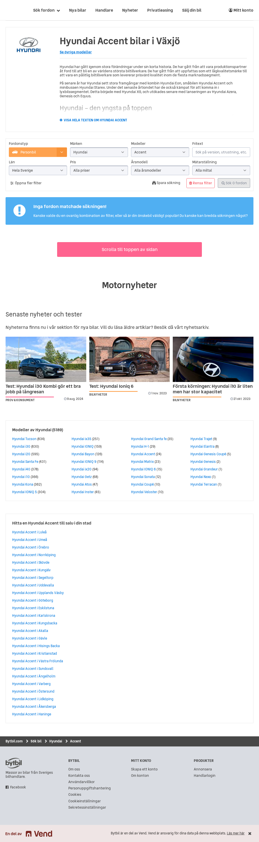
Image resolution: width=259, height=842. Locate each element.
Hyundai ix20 (82, 469)
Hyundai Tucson (24, 438)
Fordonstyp (18, 144)
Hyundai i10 (21, 476)
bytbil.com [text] (14, 763)
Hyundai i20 (21, 454)
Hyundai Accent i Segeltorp (32, 577)
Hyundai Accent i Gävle (29, 638)
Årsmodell (139, 162)
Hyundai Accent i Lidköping (32, 698)
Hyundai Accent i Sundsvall (32, 668)
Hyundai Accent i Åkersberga (34, 706)
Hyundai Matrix (142, 461)
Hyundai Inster (83, 491)
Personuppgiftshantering (89, 788)
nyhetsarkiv (196, 327)
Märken (76, 144)
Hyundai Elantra (202, 446)
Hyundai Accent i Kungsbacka (34, 623)
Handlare (104, 10)
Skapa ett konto (144, 769)
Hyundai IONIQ (83, 446)
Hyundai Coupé (142, 484)
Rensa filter (202, 183)
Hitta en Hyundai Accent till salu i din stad (51, 523)
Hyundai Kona (22, 484)
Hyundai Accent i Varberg (31, 683)
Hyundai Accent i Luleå (29, 532)
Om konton (140, 775)
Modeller (138, 144)
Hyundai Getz (82, 476)
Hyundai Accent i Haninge (31, 714)
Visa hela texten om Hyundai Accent (95, 120)
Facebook (18, 787)
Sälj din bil (191, 10)
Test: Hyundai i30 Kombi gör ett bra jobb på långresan (43, 389)
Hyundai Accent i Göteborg (32, 600)
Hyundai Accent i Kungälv (31, 570)
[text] (11, 10)
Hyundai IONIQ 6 (143, 469)
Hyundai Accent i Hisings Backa (36, 645)
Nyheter (130, 10)
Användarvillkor (81, 782)
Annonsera (203, 769)
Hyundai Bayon (83, 454)
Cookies (74, 794)
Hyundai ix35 (81, 438)
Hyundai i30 (21, 446)
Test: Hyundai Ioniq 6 (111, 386)
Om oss (74, 769)
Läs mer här (236, 833)
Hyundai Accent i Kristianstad (34, 653)
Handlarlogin (204, 775)
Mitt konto (243, 10)
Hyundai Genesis (203, 461)
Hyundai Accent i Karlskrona (33, 615)
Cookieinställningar (84, 801)
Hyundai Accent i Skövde (30, 562)
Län (12, 162)
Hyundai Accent (143, 454)
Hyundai (43, 430)
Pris (73, 162)
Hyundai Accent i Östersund (33, 691)
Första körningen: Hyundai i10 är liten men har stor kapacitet (213, 389)
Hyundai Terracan (203, 484)
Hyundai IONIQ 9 (84, 461)
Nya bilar (77, 10)
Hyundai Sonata (143, 476)
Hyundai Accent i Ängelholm (33, 676)
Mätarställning (204, 162)
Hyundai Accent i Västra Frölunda (37, 661)
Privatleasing (160, 10)
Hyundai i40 (21, 469)
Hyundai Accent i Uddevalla (33, 585)
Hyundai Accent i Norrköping (34, 554)
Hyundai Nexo (200, 476)
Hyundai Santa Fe (25, 461)
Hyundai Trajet (201, 438)
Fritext (197, 144)
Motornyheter (129, 285)
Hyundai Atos (82, 484)
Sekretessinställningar (87, 807)
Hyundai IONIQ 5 (24, 491)
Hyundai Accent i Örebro (30, 547)
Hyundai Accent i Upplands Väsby (38, 592)
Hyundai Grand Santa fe (149, 438)
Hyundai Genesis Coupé (208, 454)
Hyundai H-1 (140, 446)
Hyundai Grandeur (204, 469)
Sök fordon (44, 10)
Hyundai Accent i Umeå (29, 539)
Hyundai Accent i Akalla (30, 630)
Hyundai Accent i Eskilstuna (33, 607)
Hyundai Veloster (144, 491)
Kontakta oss (79, 775)
